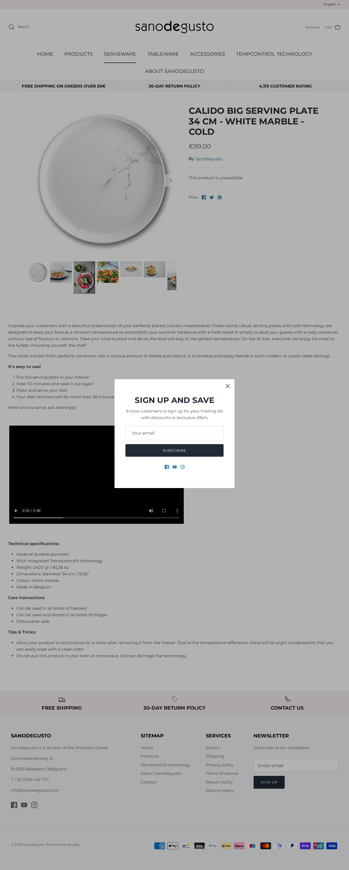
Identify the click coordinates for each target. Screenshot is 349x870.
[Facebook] (167, 467)
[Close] (228, 386)
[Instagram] (182, 467)
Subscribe (174, 450)
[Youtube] (175, 467)
